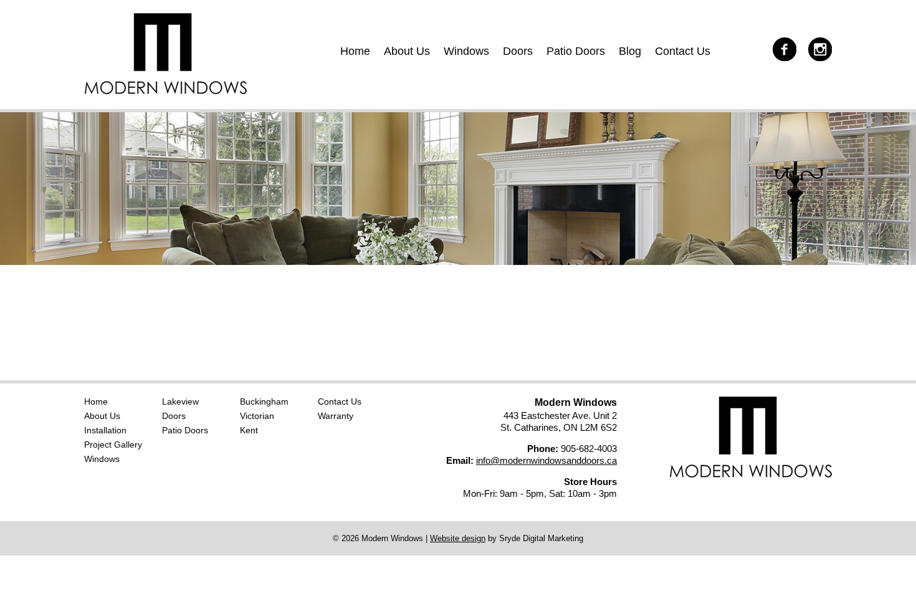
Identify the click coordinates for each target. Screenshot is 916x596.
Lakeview (180, 401)
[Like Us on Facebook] (779, 48)
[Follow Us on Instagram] (815, 48)
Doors (518, 51)
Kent (249, 430)
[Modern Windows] (165, 91)
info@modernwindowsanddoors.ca (546, 460)
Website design (457, 538)
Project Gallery (113, 444)
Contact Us (682, 51)
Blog (630, 51)
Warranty (335, 416)
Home (355, 51)
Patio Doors (575, 51)
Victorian (257, 416)
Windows (466, 51)
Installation (105, 430)
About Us (407, 51)
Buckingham (264, 401)
